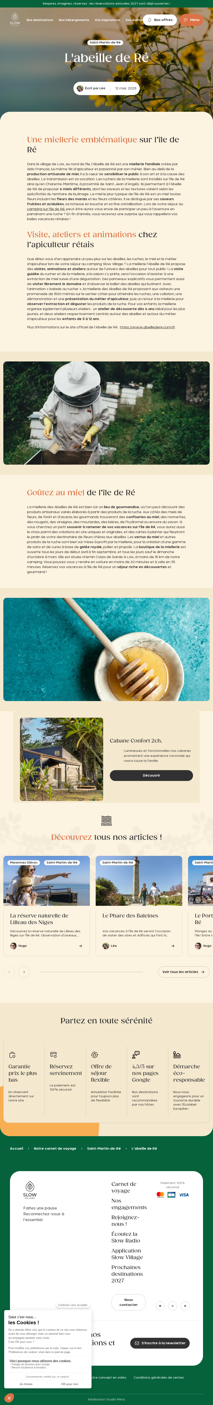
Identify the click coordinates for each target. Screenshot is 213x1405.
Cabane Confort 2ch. (136, 740)
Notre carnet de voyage (55, 1148)
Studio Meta (115, 1399)
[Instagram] (172, 1306)
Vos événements (139, 20)
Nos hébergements (74, 20)
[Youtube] (185, 1306)
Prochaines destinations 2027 (127, 1274)
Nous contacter (128, 1302)
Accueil (16, 1148)
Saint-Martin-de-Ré (104, 1148)
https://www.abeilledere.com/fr (147, 327)
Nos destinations (40, 20)
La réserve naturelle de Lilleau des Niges (39, 919)
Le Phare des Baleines (130, 915)
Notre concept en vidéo (107, 1377)
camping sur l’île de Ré (46, 209)
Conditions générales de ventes (159, 1377)
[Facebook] (160, 1306)
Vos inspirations (108, 20)
